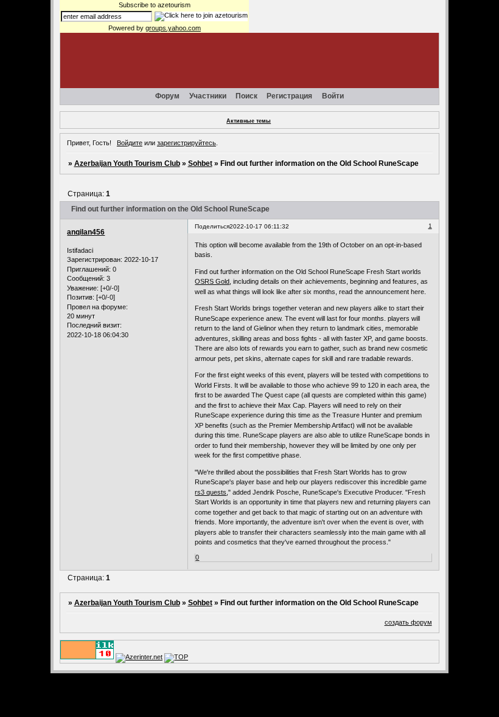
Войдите (129, 142)
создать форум (408, 622)
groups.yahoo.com (173, 28)
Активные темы (248, 121)
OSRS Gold (212, 281)
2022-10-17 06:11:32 (259, 226)
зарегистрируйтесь (186, 142)
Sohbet (200, 163)
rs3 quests (210, 492)
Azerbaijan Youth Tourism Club (127, 163)
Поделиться (212, 226)
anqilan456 (86, 232)
